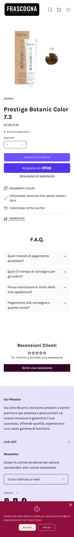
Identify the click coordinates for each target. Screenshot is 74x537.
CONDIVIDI (17, 218)
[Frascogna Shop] (22, 9)
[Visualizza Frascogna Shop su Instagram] (6, 500)
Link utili (10, 442)
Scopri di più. (34, 520)
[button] (49, 9)
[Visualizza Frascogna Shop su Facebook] (24, 500)
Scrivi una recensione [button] (37, 368)
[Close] (70, 505)
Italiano (8, 492)
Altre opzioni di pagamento (37, 176)
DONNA (8, 98)
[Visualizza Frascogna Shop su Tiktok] (15, 500)
